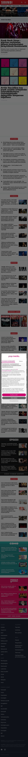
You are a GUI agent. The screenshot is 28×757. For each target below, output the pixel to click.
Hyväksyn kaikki (14, 394)
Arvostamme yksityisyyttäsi (8, 361)
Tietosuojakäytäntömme (14, 400)
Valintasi (21, 361)
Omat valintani (14, 398)
